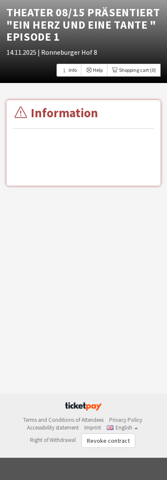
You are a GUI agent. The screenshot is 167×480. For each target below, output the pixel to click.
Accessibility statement (53, 427)
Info (72, 70)
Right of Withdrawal (53, 440)
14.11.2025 (22, 52)
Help (97, 70)
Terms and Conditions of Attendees (63, 420)
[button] (122, 427)
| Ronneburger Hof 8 (67, 52)
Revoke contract (108, 440)
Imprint (92, 427)
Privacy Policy (125, 420)
